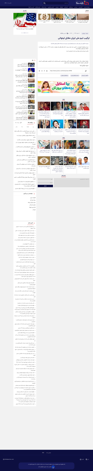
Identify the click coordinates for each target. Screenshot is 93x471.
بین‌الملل (71, 7)
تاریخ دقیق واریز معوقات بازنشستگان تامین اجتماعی (24, 385)
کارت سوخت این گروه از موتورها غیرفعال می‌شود (25, 372)
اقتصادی (81, 7)
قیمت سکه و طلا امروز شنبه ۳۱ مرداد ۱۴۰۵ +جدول (57, 21)
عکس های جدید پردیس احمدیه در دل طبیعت (58, 130)
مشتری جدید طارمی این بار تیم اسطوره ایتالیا (26, 235)
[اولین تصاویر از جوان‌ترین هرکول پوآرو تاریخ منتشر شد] (57, 106)
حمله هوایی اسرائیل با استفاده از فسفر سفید (26, 237)
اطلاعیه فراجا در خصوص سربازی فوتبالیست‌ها (26, 246)
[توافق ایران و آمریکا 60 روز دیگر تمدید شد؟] (24, 20)
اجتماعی (66, 7)
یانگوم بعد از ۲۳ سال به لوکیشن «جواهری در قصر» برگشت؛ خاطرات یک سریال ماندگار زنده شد (70, 114)
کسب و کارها (31, 7)
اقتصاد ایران (33, 198)
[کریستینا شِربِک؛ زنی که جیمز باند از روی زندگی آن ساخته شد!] (31, 96)
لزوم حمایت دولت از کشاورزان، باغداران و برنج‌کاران (25, 360)
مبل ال (34, 210)
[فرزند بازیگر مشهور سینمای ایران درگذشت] (83, 160)
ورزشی (57, 7)
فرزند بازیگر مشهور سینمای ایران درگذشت (83, 167)
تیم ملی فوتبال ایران (75, 75)
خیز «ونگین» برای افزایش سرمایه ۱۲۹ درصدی (26, 328)
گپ (88, 459)
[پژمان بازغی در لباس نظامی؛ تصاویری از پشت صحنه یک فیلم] (83, 124)
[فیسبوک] (44, 71)
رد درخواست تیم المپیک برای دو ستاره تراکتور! (26, 255)
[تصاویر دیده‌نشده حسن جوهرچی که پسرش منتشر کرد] (83, 144)
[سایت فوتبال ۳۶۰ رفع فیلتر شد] (31, 70)
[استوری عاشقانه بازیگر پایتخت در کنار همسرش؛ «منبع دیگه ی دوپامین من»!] (70, 144)
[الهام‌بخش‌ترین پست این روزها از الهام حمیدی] (44, 124)
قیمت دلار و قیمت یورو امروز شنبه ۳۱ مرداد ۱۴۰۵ (70, 21)
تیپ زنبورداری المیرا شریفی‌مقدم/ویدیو (27, 259)
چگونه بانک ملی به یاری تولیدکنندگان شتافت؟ (26, 305)
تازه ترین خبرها (32, 207)
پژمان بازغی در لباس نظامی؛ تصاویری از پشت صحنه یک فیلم (83, 131)
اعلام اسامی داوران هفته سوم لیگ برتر (21, 86)
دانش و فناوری (51, 7)
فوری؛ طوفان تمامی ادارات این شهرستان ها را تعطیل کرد (82, 21)
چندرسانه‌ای (37, 7)
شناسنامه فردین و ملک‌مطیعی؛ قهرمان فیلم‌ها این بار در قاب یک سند (83, 113)
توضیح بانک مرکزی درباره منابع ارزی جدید (27, 233)
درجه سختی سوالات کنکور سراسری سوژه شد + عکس (22, 65)
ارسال (45, 186)
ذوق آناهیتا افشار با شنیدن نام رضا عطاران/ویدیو (25, 252)
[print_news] (47, 71)
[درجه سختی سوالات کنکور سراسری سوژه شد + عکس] (31, 65)
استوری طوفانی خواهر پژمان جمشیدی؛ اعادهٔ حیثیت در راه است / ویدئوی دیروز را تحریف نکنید (44, 114)
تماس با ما (9, 3)
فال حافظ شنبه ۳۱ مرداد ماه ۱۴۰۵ (44, 21)
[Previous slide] (15, 20)
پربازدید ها (30, 122)
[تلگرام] (42, 71)
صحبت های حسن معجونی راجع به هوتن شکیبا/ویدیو (24, 330)
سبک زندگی (44, 7)
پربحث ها (17, 123)
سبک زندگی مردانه (32, 202)
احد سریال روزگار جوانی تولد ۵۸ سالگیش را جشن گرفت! (57, 151)
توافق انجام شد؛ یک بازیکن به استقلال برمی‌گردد (25, 392)
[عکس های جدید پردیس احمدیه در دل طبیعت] (57, 124)
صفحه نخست (87, 7)
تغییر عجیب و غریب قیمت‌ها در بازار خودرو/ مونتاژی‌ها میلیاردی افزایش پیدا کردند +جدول (57, 169)
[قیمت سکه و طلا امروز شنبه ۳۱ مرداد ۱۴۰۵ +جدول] (57, 17)
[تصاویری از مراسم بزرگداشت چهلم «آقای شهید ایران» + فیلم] (31, 112)
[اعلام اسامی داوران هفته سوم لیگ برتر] (31, 86)
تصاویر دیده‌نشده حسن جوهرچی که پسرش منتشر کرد (84, 152)
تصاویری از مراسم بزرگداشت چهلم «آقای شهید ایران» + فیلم (21, 113)
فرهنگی (61, 7)
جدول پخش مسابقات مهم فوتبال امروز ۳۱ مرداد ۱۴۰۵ (24, 272)
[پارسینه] (81, 3)
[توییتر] (39, 71)
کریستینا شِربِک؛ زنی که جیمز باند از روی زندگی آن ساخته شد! (21, 97)
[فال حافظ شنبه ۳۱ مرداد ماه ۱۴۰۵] (44, 17)
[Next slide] (34, 20)
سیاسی (76, 7)
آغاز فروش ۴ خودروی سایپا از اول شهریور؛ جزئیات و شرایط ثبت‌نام (21, 118)
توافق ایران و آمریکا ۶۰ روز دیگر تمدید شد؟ (24, 29)
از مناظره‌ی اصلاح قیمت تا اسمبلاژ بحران (26, 181)
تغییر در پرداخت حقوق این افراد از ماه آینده (26, 257)
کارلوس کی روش (85, 75)
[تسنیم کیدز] (64, 87)
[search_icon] (44, 3)
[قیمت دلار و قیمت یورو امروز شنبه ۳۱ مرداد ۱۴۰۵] (70, 17)
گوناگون (87, 11)
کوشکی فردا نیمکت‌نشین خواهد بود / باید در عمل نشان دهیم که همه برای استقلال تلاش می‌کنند (21, 76)
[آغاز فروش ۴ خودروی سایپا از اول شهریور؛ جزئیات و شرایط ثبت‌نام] (31, 117)
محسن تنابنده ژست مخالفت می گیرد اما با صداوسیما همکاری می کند (70, 131)
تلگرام (83, 459)
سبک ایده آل (33, 200)
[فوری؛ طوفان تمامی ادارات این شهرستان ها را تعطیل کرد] (83, 17)
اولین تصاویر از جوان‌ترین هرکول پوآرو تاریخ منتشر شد (58, 113)
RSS (5, 3)
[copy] (86, 70)
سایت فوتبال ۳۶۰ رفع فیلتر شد (21, 70)
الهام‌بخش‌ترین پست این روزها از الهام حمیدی (44, 130)
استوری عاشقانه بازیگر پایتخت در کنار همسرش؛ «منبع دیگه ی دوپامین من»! (70, 152)
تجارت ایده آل (33, 205)
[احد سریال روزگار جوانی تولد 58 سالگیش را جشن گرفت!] (57, 144)
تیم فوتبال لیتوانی (64, 75)
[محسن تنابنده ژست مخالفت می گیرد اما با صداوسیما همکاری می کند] (70, 124)
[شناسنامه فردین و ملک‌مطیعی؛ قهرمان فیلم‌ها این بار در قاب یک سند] (83, 106)
